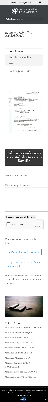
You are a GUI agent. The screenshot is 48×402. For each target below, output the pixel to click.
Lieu (11, 62)
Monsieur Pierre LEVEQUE (19, 332)
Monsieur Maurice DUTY (18, 357)
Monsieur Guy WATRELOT (19, 342)
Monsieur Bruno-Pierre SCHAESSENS (24, 327)
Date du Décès (16, 51)
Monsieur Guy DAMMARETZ (20, 377)
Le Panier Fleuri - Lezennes (23, 252)
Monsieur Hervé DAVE (16, 337)
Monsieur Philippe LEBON (18, 352)
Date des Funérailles (20, 57)
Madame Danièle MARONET (19, 347)
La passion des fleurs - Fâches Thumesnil (24, 264)
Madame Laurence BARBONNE (21, 371)
